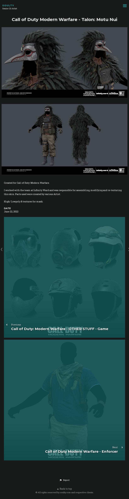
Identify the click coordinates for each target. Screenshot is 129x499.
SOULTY (8, 5)
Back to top (66, 488)
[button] (64, 480)
